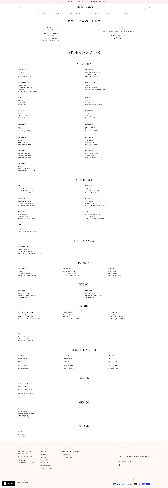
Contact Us (44, 457)
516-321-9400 (52, 38)
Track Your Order (46, 468)
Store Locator (45, 465)
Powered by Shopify (23, 482)
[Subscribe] (144, 452)
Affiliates (43, 454)
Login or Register (46, 460)
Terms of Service (68, 457)
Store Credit (44, 463)
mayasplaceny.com (28, 480)
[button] (20, 8)
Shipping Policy (67, 454)
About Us (43, 451)
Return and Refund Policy (70, 451)
